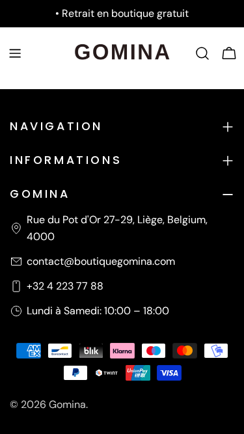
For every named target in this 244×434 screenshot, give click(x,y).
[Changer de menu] (15, 53)
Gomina (67, 404)
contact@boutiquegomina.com (101, 261)
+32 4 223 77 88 (65, 286)
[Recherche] (202, 53)
